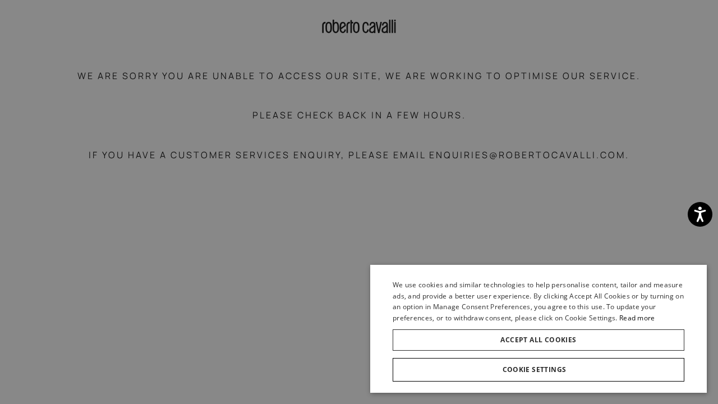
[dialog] (538, 329)
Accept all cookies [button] (538, 340)
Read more (637, 318)
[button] (538, 370)
